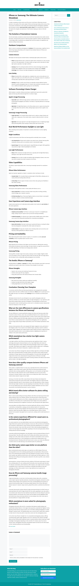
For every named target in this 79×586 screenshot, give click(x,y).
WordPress (49, 584)
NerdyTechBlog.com (38, 584)
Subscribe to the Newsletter (48, 577)
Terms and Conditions (62, 9)
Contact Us (46, 9)
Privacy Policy (53, 9)
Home (14, 9)
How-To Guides (34, 9)
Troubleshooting (26, 9)
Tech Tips (19, 9)
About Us (40, 9)
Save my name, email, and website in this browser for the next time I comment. (26, 557)
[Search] (68, 15)
